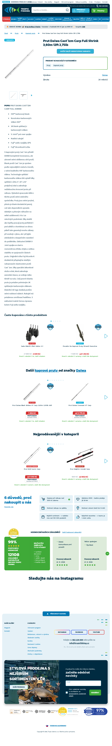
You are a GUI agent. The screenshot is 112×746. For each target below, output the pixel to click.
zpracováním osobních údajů (77, 694)
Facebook (79, 632)
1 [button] (51, 321)
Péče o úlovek (82, 19)
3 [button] (55, 321)
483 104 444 (77, 639)
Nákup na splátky (81, 2)
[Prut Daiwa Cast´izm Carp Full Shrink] (13, 95)
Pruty (25, 19)
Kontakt (105, 2)
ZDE (83, 26)
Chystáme (105, 19)
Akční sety (20, 19)
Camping (38, 19)
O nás (91, 2)
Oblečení (76, 19)
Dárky (95, 19)
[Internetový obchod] (17, 10)
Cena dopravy (32, 647)
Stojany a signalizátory (67, 19)
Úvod (6, 33)
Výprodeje (6, 19)
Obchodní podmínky (35, 651)
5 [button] (59, 321)
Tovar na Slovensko (58, 726)
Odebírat (95, 692)
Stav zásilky (48, 2)
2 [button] (53, 321)
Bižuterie (58, 19)
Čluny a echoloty (89, 19)
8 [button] (63, 380)
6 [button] (58, 380)
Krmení (44, 19)
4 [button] (57, 321)
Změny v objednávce (35, 654)
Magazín (56, 2)
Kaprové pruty (30, 33)
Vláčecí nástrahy (51, 19)
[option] (13, 95)
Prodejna (97, 2)
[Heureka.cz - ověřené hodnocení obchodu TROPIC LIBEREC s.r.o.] (69, 711)
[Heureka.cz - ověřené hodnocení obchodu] (13, 533)
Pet (100, 19)
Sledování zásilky (34, 637)
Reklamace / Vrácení (36, 2)
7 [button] (60, 380)
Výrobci (30, 631)
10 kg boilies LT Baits (32, 26)
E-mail (68, 682)
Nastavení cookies (34, 644)
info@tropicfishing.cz (79, 643)
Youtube (96, 632)
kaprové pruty (47, 370)
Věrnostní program (67, 2)
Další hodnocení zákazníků (71, 532)
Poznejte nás (8, 507)
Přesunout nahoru (58, 614)
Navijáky (31, 19)
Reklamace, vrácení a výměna (38, 634)
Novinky (14, 19)
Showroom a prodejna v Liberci (17, 2)
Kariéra (30, 641)
